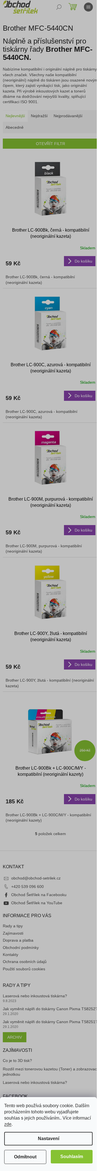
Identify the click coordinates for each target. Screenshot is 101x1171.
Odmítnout (25, 1156)
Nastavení (48, 1138)
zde (8, 1124)
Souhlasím (71, 1156)
